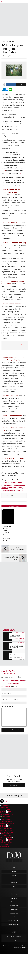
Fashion (14, 917)
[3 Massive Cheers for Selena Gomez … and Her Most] (7, 812)
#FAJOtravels (14, 913)
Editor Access (14, 905)
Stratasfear (23, 947)
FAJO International (14, 920)
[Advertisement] (14, 19)
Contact (14, 886)
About (14, 875)
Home (3, 41)
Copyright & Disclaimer (14, 936)
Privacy (14, 940)
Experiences (14, 909)
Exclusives (14, 902)
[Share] (11, 84)
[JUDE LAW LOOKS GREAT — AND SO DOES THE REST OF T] (7, 826)
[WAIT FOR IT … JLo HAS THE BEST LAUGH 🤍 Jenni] (7, 840)
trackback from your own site (13, 680)
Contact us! (14, 785)
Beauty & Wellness (14, 924)
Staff (14, 879)
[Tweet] (21, 84)
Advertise (14, 882)
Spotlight (10, 41)
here (21, 173)
